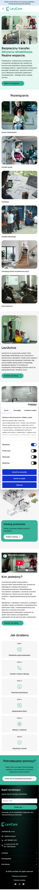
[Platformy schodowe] (26, 510)
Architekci (5, 202)
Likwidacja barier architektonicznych (15, 271)
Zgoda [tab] (6, 410)
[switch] (34, 450)
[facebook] (15, 884)
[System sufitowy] (14, 510)
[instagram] (19, 884)
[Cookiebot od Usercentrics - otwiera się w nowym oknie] (28, 405)
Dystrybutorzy (7, 306)
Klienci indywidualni (9, 132)
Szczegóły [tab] (17, 410)
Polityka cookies (19, 880)
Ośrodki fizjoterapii (9, 237)
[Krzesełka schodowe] (21, 496)
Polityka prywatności (19, 876)
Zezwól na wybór (19, 478)
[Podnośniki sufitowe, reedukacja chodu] (10, 492)
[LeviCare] (14, 9)
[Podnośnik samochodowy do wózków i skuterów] (31, 494)
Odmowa (19, 485)
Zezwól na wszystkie (19, 472)
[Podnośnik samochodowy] (37, 500)
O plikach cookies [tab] (30, 410)
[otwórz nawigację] (3, 8)
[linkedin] (23, 884)
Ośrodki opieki (7, 167)
